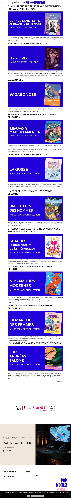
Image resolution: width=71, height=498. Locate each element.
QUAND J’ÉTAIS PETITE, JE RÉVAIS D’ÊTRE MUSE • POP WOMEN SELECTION (34, 7)
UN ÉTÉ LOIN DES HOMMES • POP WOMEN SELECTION (30, 192)
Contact (28, 472)
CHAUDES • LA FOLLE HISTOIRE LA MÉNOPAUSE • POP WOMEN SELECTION (35, 230)
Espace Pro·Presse (10, 472)
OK (28, 495)
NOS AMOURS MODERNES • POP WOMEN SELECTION (30, 267)
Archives (39, 475)
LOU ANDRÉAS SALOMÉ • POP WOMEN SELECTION (35, 343)
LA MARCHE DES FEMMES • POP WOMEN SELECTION (30, 307)
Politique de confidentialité (37, 495)
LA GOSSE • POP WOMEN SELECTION (28, 154)
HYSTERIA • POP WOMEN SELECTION (28, 43)
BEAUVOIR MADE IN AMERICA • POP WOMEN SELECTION (32, 115)
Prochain (60, 381)
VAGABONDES (15, 80)
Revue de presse (9, 476)
